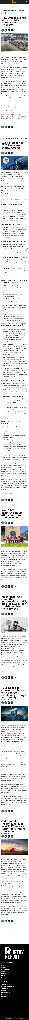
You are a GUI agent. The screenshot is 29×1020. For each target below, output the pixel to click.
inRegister (3, 990)
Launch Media (4, 996)
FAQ (2, 977)
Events (3, 975)
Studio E (3, 994)
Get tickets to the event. (7, 493)
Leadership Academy (6, 992)
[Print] (12, 30)
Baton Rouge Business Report (8, 986)
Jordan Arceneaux (6, 833)
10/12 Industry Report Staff (8, 27)
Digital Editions (5, 973)
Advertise (3, 967)
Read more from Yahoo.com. (17, 580)
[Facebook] (2, 30)
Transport (7, 5)
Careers (3, 1007)
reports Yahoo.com (22, 557)
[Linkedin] (5, 30)
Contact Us (4, 1005)
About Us (3, 965)
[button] (2, 2)
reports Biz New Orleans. (13, 63)
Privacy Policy (4, 1009)
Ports (11, 5)
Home (2, 5)
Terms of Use (4, 1011)
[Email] (9, 30)
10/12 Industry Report (6, 984)
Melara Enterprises (6, 1003)
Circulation (4, 971)
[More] (15, 153)
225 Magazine (4, 988)
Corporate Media (5, 969)
